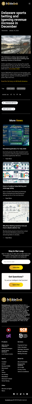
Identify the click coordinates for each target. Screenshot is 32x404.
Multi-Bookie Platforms (5, 345)
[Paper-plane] (20, 394)
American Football (7, 378)
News (3, 390)
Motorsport (5, 368)
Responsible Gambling (21, 364)
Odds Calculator (22, 347)
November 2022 (14, 69)
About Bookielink (22, 362)
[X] (14, 94)
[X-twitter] (24, 394)
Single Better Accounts (5, 351)
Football (4, 362)
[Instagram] (17, 394)
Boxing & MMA (6, 366)
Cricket (4, 364)
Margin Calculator (23, 351)
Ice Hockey (5, 374)
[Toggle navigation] (25, 3)
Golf (3, 370)
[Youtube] (27, 394)
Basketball (5, 376)
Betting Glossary (22, 353)
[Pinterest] (17, 94)
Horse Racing (5, 381)
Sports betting (21, 88)
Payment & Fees (22, 345)
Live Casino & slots (7, 354)
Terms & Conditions (23, 371)
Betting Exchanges (7, 348)
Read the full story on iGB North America (14, 81)
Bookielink (5, 30)
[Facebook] (11, 94)
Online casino (10, 88)
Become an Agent (7, 388)
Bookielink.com (9, 400)
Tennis (3, 372)
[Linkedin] (20, 94)
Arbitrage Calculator (23, 349)
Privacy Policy (22, 369)
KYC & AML (21, 367)
